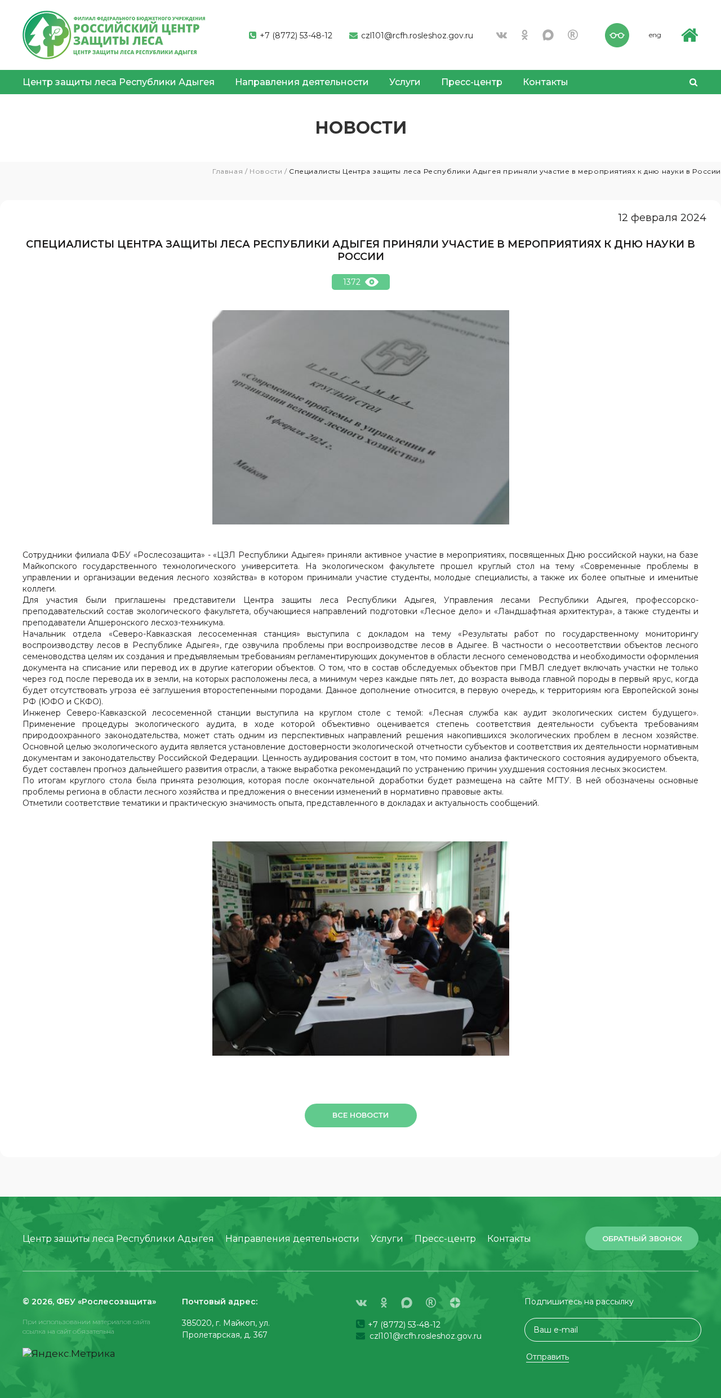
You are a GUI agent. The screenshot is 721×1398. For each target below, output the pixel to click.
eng (655, 34)
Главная (227, 171)
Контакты (545, 82)
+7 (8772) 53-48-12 (294, 35)
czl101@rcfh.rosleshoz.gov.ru (416, 35)
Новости (266, 171)
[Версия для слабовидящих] (617, 33)
